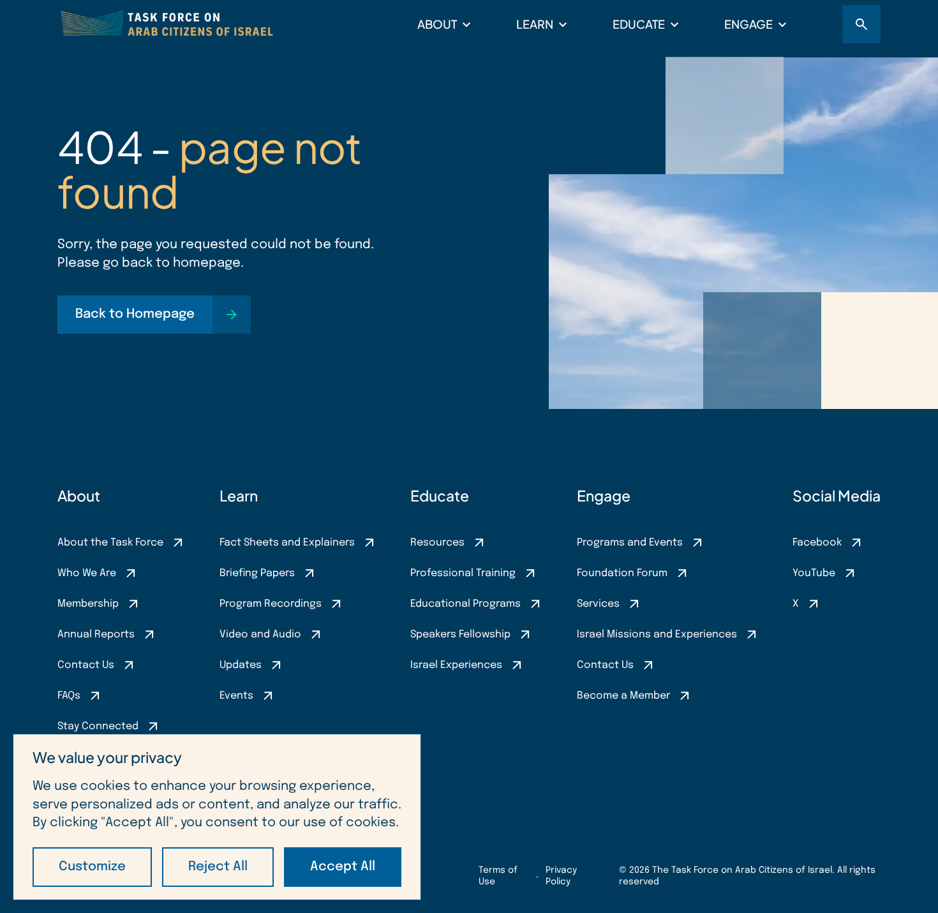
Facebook (817, 542)
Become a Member (623, 695)
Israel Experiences (456, 665)
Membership (88, 603)
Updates (241, 665)
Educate (639, 24)
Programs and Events (630, 542)
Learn (534, 24)
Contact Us (85, 665)
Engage (748, 24)
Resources (437, 542)
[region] (217, 817)
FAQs (68, 695)
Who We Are (86, 573)
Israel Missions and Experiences (657, 634)
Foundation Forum (622, 573)
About (437, 24)
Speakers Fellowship (460, 634)
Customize (92, 866)
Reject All (218, 866)
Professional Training (463, 573)
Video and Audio (260, 634)
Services (598, 603)
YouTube (814, 573)
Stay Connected (97, 726)
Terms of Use (498, 876)
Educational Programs (465, 603)
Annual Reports (96, 634)
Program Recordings (271, 603)
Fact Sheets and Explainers (287, 542)
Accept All (342, 866)
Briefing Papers (257, 573)
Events (236, 695)
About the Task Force (110, 542)
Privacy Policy (561, 876)
